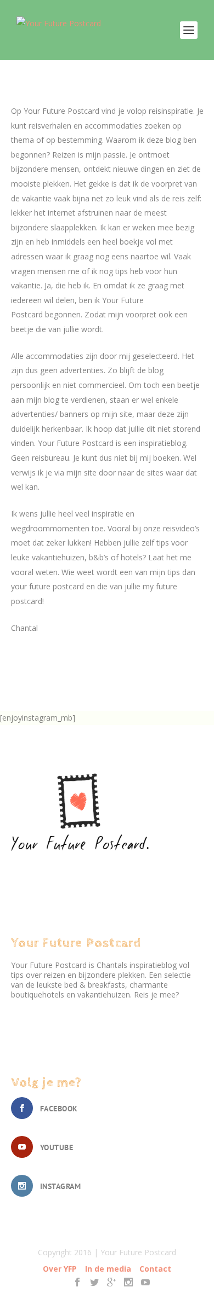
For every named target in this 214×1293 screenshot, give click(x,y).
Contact (155, 1268)
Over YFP (60, 1268)
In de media (108, 1268)
